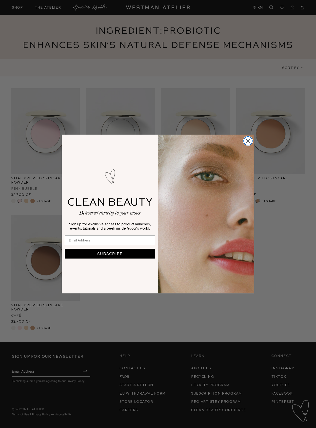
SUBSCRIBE (110, 253)
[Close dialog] (248, 141)
